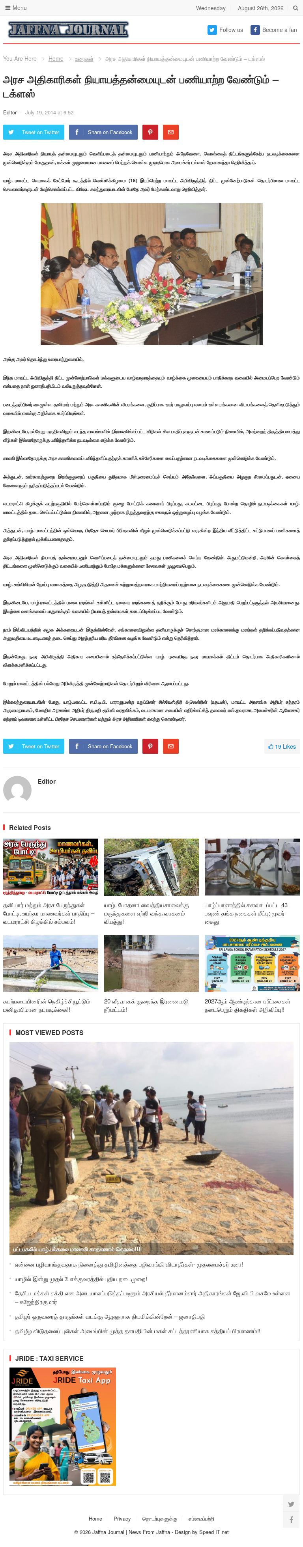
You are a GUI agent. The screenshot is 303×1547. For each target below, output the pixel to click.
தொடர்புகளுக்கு (159, 1518)
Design (183, 1532)
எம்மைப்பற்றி (201, 1518)
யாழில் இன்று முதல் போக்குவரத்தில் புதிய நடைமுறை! (81, 1278)
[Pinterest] (150, 132)
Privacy (122, 1518)
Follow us (231, 30)
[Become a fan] (291, 1519)
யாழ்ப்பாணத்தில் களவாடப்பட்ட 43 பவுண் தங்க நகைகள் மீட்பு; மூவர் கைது (246, 913)
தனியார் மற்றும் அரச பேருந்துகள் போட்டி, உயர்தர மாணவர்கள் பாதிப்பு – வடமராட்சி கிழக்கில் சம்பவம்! (48, 913)
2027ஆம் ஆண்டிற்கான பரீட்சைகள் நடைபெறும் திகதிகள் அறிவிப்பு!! (247, 1005)
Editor (10, 112)
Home (56, 58)
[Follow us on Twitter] (291, 1504)
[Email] (171, 132)
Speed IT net (214, 1532)
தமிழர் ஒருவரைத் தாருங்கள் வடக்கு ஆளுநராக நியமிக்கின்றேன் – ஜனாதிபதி (110, 1316)
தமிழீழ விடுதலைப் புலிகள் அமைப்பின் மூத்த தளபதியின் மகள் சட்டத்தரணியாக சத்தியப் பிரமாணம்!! (137, 1331)
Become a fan (279, 30)
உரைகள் (84, 58)
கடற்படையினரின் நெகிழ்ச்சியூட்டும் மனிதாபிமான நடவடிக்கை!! (46, 1005)
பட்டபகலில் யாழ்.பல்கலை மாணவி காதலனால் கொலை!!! (76, 1249)
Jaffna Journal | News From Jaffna (131, 1532)
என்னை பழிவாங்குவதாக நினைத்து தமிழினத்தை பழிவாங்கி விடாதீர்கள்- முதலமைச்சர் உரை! (129, 1264)
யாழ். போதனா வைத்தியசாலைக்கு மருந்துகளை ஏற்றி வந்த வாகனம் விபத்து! (146, 913)
